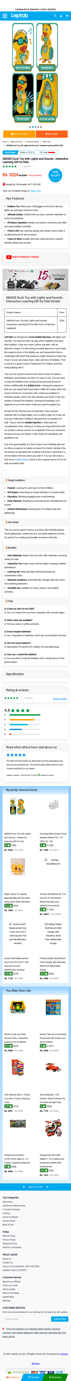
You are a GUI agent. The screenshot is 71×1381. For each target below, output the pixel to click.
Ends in (23, 152)
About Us (7, 1259)
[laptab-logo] (19, 16)
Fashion (6, 1213)
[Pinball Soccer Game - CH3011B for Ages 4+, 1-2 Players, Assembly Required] (17, 1149)
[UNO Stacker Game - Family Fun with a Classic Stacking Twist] (17, 1089)
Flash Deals (9, 152)
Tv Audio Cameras (11, 1209)
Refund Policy (9, 1236)
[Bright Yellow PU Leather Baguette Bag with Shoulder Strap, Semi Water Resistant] (17, 888)
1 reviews (26, 166)
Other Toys (35, 190)
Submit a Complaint (12, 1247)
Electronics (8, 1202)
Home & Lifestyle (10, 1217)
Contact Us (8, 1262)
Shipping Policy (10, 1243)
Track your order (10, 1285)
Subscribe (60, 1319)
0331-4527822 (48, 9)
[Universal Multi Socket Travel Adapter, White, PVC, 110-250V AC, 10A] (53, 828)
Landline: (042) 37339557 (15, 1270)
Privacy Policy (9, 1240)
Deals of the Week (11, 1293)
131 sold (43, 152)
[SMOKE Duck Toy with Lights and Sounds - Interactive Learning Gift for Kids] (17, 828)
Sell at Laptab (9, 1289)
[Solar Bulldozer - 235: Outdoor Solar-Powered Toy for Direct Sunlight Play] (53, 1089)
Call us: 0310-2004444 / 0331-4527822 (21, 1266)
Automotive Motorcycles (14, 1205)
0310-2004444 (31, 9)
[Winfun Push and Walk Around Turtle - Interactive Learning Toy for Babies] (17, 1028)
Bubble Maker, (22, 459)
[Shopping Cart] (67, 16)
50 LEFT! (55, 175)
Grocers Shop (9, 1221)
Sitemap (6, 1300)
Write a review (60, 698)
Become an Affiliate (12, 1281)
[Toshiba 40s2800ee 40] (53, 888)
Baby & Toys (8, 1225)
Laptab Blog (8, 1297)
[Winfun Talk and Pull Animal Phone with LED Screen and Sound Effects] (53, 1028)
